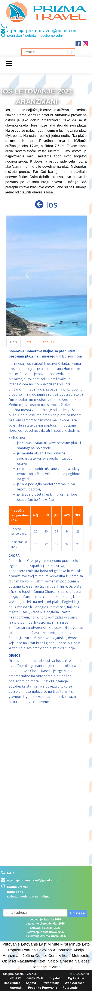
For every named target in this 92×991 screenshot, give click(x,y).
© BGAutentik (79, 974)
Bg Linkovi (76, 978)
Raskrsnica (12, 983)
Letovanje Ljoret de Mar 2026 (45, 923)
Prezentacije (51, 983)
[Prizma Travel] (46, 12)
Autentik (16, 987)
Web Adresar (74, 983)
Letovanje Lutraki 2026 (45, 927)
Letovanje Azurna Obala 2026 (46, 936)
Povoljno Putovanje (42, 987)
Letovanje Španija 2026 (45, 919)
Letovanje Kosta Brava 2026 (45, 932)
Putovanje (69, 987)
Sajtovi (31, 983)
